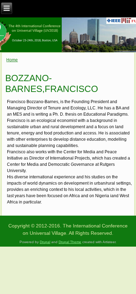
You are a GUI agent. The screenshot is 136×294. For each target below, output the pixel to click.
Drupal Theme (70, 242)
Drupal (45, 242)
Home (12, 59)
